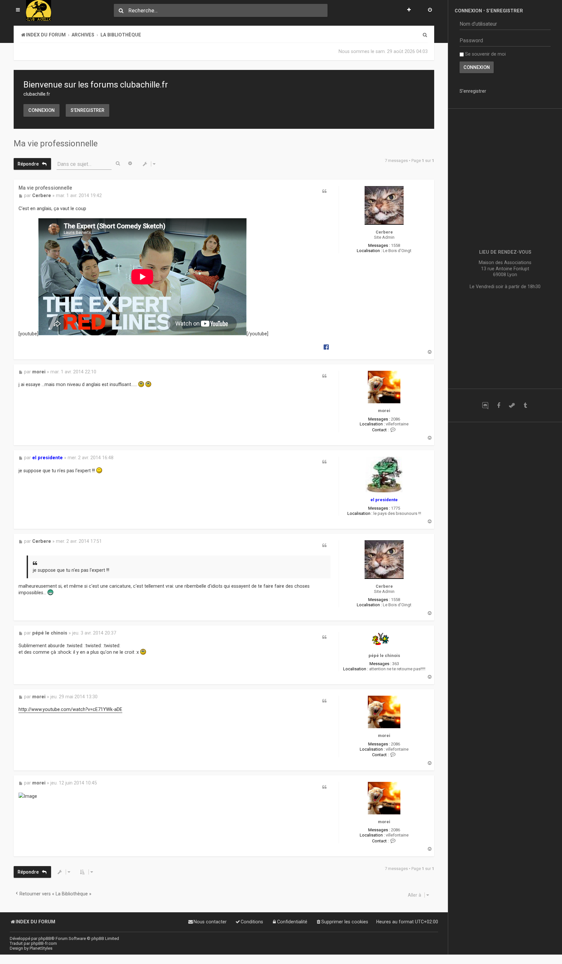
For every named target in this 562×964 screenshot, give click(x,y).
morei (384, 410)
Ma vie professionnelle (56, 143)
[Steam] (511, 405)
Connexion (41, 110)
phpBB (44, 938)
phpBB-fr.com (44, 943)
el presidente (384, 499)
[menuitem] (429, 10)
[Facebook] (498, 405)
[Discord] (485, 405)
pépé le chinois (384, 655)
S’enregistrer (87, 110)
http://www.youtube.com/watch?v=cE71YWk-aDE (70, 709)
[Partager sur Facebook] (326, 347)
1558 (395, 245)
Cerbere (384, 232)
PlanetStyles (41, 948)
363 (395, 663)
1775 (395, 508)
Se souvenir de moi (485, 54)
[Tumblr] (525, 405)
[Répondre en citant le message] (324, 191)
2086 (395, 419)
